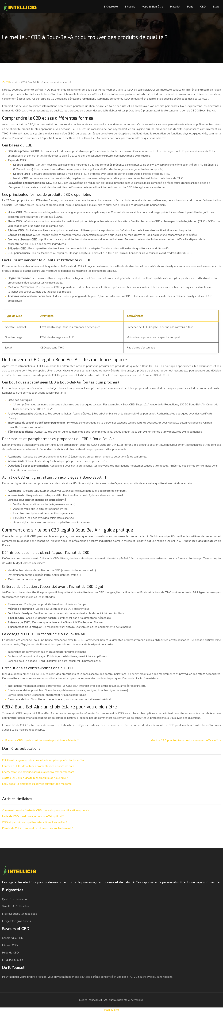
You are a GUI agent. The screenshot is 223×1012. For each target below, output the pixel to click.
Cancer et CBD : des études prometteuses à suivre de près (38, 766)
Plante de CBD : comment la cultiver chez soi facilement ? (37, 828)
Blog (216, 6)
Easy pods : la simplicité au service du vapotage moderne (37, 784)
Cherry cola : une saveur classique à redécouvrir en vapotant (38, 772)
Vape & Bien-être (152, 6)
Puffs (190, 6)
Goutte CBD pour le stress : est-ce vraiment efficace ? (184, 740)
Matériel (175, 6)
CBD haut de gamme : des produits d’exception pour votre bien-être (43, 760)
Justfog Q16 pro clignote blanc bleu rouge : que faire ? (35, 778)
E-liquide (130, 6)
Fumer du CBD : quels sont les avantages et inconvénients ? (42, 740)
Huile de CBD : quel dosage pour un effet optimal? (33, 816)
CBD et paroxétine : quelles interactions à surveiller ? (34, 822)
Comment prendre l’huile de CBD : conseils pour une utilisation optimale (45, 810)
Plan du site (111, 1010)
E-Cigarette (110, 6)
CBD (203, 6)
